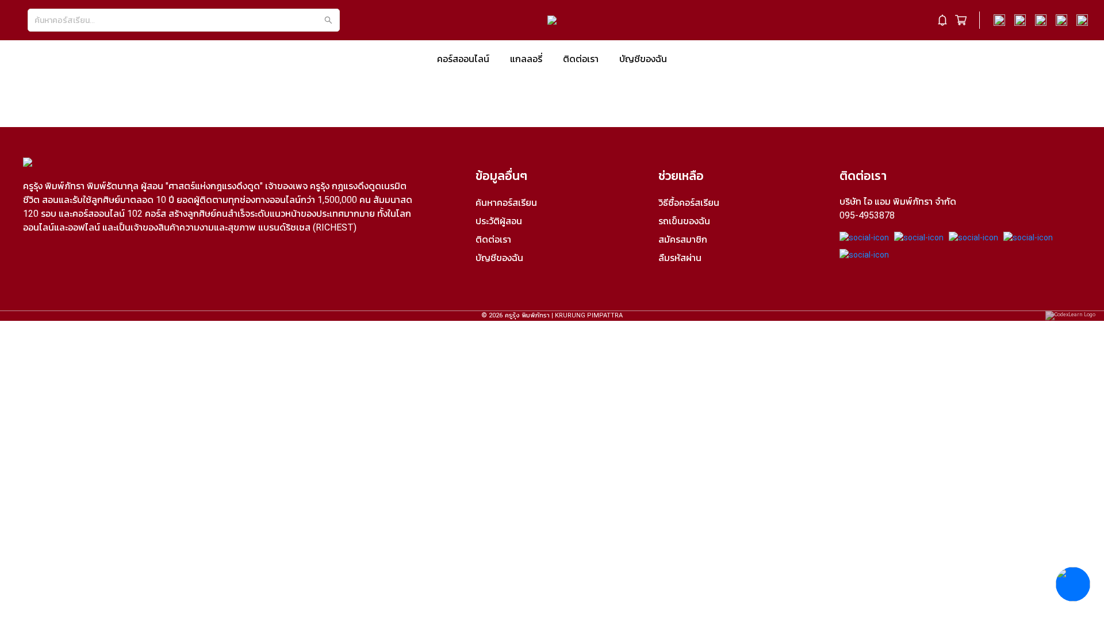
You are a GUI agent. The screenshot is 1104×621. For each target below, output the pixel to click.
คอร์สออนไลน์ (463, 58)
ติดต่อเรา (581, 58)
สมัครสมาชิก (682, 239)
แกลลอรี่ (526, 58)
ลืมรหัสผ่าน (680, 257)
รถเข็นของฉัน (684, 221)
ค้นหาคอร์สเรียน (506, 202)
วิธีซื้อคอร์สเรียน (688, 202)
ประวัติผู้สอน (499, 221)
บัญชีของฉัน (643, 58)
